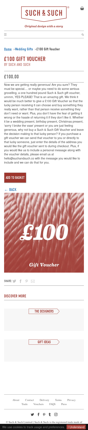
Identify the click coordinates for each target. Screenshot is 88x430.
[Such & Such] (44, 17)
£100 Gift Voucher (48, 49)
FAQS (52, 404)
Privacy (71, 400)
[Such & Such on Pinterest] (45, 415)
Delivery (44, 400)
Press (64, 404)
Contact (29, 400)
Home (8, 49)
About (15, 400)
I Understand (76, 427)
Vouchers (38, 404)
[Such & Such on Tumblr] (50, 415)
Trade (24, 404)
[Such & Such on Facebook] (39, 415)
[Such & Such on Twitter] (33, 415)
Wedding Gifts (24, 49)
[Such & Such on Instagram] (56, 415)
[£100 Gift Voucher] (44, 232)
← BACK (10, 189)
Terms (58, 400)
